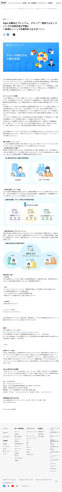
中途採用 (40, 434)
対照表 (27, 452)
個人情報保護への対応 (54, 432)
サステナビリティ (42, 3)
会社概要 (5, 443)
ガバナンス (28, 447)
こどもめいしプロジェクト (24, 479)
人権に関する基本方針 (54, 452)
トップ (4, 8)
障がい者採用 (41, 436)
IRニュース (17, 431)
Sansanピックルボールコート (43, 479)
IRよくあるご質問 (18, 458)
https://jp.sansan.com (22, 392)
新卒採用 (40, 431)
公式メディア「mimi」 (8, 479)
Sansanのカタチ (6, 446)
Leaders (5, 448)
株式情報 (17, 441)
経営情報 (17, 434)
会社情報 (24, 3)
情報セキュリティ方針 (54, 436)
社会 (27, 444)
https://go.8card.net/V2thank (11, 311)
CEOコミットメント (30, 435)
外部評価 (17, 453)
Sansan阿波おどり (7, 482)
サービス (14, 3)
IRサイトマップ (18, 448)
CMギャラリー (53, 466)
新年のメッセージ (7, 451)
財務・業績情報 (18, 436)
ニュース (9, 3)
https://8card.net (46, 392)
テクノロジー (19, 3)
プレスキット (53, 463)
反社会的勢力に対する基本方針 (54, 448)
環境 (27, 442)
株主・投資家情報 (32, 3)
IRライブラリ (17, 438)
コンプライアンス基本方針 (54, 429)
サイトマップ (53, 471)
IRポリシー (17, 450)
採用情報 (50, 3)
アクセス (5, 453)
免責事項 (17, 460)
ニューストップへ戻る (10, 409)
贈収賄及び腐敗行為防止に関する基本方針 (54, 442)
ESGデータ (28, 449)
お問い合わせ (53, 468)
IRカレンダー (17, 446)
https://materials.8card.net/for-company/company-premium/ (21, 332)
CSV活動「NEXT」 (30, 454)
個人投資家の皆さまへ (19, 443)
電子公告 (17, 455)
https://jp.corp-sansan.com (15, 383)
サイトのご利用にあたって (54, 460)
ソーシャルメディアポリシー (54, 456)
